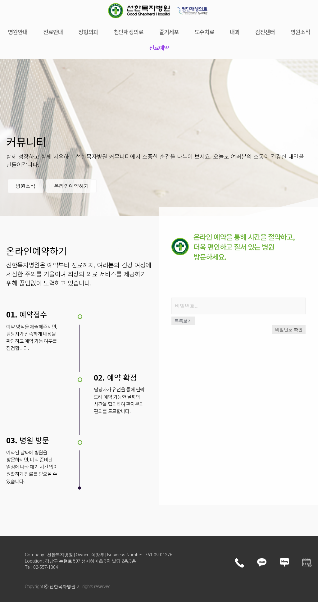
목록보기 (183, 320)
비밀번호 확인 (288, 329)
